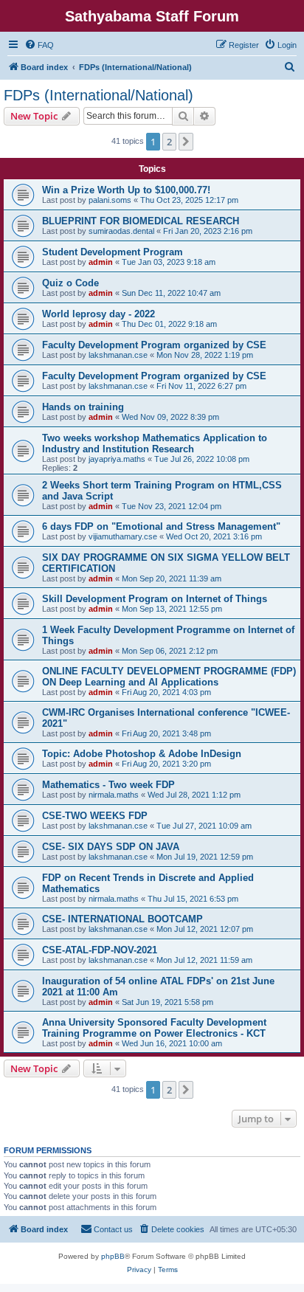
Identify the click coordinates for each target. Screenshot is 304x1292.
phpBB (113, 1256)
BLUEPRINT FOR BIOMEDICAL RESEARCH (140, 221)
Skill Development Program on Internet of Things (154, 598)
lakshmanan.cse (118, 354)
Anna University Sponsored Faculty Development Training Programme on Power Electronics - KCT (154, 1028)
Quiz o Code (70, 283)
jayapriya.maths (117, 459)
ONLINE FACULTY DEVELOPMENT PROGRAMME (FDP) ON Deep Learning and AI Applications (169, 677)
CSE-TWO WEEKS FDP (95, 815)
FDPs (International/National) (98, 95)
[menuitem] (39, 45)
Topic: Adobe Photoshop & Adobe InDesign (141, 753)
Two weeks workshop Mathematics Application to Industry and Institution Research (154, 443)
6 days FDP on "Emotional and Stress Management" (161, 526)
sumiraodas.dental (121, 231)
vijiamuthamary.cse (123, 536)
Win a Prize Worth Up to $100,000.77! (126, 190)
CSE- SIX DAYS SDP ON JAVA (110, 846)
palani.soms (110, 200)
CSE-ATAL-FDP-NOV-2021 (99, 950)
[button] (186, 142)
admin (101, 262)
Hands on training (83, 406)
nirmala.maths (114, 794)
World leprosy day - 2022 (98, 313)
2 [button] (169, 141)
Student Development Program (112, 252)
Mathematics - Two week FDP (108, 784)
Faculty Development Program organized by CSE (154, 344)
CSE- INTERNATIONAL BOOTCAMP (122, 919)
